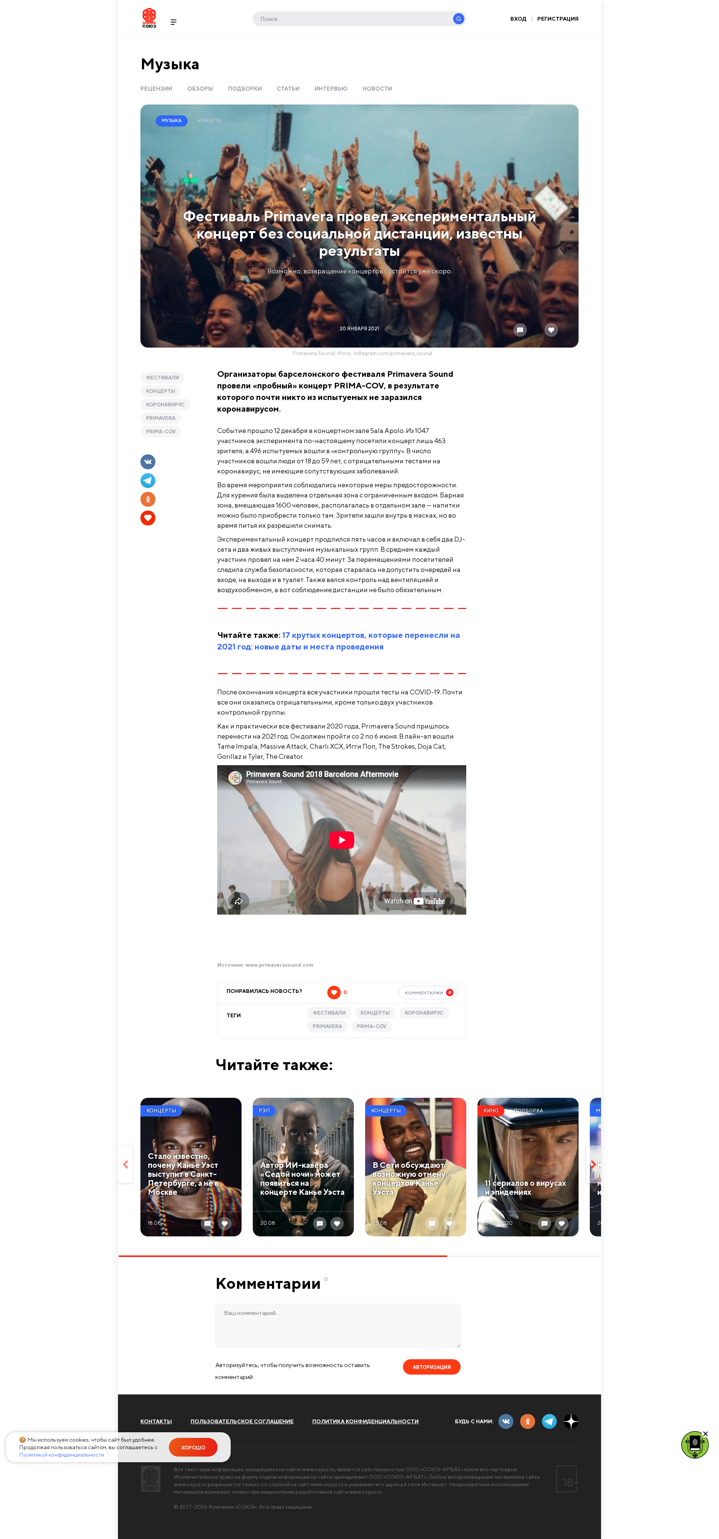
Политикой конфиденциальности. (62, 1454)
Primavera (160, 418)
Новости (377, 88)
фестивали (162, 378)
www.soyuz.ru (318, 1469)
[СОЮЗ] (150, 1479)
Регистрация (558, 19)
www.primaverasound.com (279, 965)
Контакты (156, 1421)
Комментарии (428, 993)
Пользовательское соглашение (242, 1421)
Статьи (288, 88)
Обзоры (200, 88)
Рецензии (156, 88)
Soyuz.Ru (149, 18)
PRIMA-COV (161, 431)
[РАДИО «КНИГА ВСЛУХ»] (695, 1444)
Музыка (170, 63)
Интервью (331, 88)
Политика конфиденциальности (365, 1421)
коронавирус (165, 405)
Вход (518, 19)
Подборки (245, 88)
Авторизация (432, 1367)
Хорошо (193, 1448)
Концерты (160, 391)
